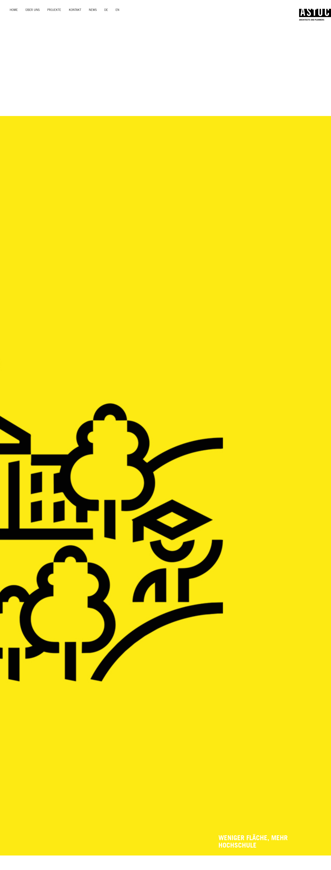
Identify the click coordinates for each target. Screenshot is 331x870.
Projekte (54, 10)
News (93, 10)
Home (14, 10)
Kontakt (75, 10)
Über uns (32, 10)
